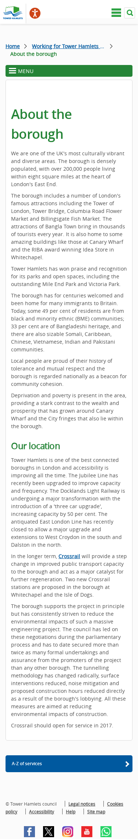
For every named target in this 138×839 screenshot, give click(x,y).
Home (13, 46)
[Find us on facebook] (29, 831)
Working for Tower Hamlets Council (72, 46)
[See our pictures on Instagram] (67, 831)
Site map (96, 811)
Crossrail (69, 556)
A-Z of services (27, 763)
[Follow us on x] (48, 831)
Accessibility (41, 811)
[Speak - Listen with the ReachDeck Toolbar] (34, 13)
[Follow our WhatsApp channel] (106, 831)
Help (70, 811)
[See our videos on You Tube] (86, 831)
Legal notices (81, 804)
